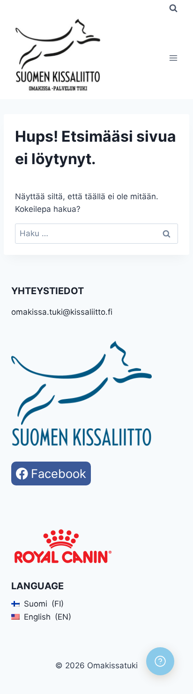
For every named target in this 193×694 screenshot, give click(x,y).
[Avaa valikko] (173, 58)
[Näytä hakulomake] (173, 8)
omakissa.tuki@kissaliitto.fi (61, 312)
